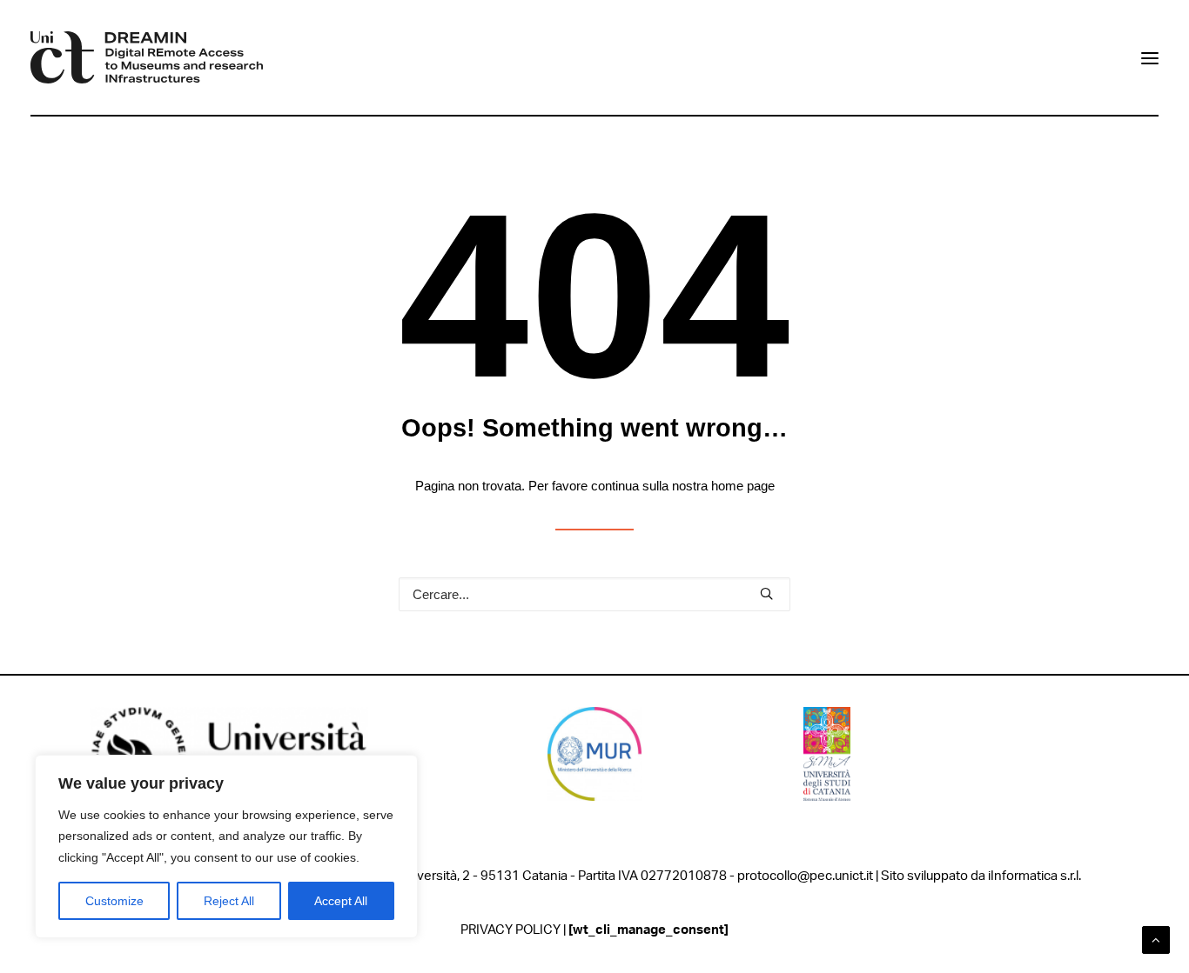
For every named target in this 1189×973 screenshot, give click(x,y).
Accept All (340, 901)
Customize (114, 901)
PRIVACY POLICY (510, 929)
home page (743, 485)
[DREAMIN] (146, 57)
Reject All (229, 901)
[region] (226, 847)
